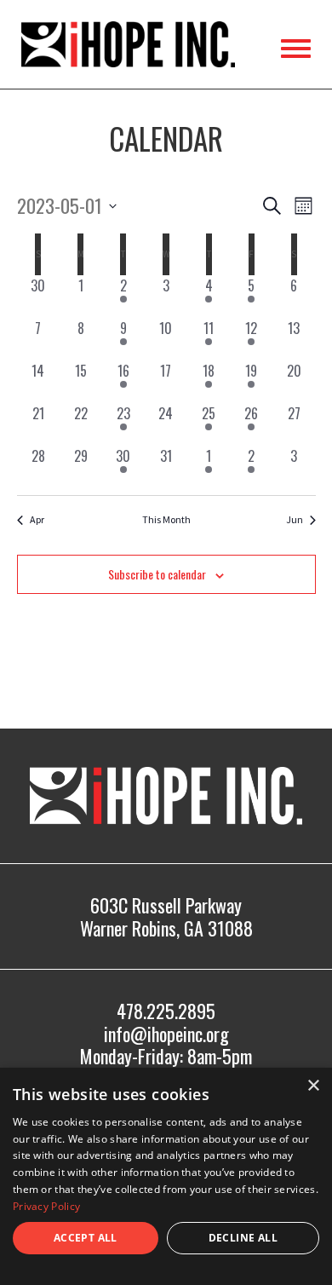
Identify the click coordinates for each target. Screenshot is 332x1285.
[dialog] (166, 1176)
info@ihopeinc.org (166, 1033)
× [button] (312, 1086)
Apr (37, 519)
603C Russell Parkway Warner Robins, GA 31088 (166, 916)
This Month (166, 519)
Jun (294, 519)
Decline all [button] (243, 1237)
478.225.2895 (166, 1010)
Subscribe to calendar (157, 574)
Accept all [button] (85, 1237)
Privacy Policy (46, 1206)
